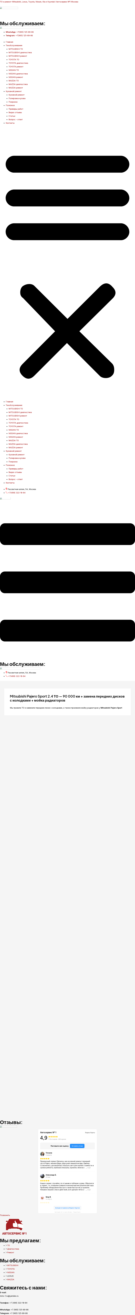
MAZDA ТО (14, 81)
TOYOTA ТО (14, 59)
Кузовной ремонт (14, 91)
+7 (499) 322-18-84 (18, 1303)
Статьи (12, 116)
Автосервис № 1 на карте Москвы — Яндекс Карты (67, 1212)
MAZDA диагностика (18, 84)
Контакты (10, 123)
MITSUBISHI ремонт (18, 56)
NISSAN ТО (14, 70)
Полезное (10, 105)
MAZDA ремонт (16, 88)
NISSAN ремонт (16, 77)
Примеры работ (16, 109)
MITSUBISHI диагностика (20, 52)
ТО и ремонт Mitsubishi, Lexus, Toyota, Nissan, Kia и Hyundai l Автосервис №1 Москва (39, 2)
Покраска (13, 102)
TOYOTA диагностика (18, 63)
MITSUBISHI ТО (16, 49)
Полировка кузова (17, 98)
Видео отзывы (15, 112)
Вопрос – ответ (16, 119)
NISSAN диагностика (18, 74)
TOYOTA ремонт (16, 67)
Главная (9, 42)
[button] (67, 264)
